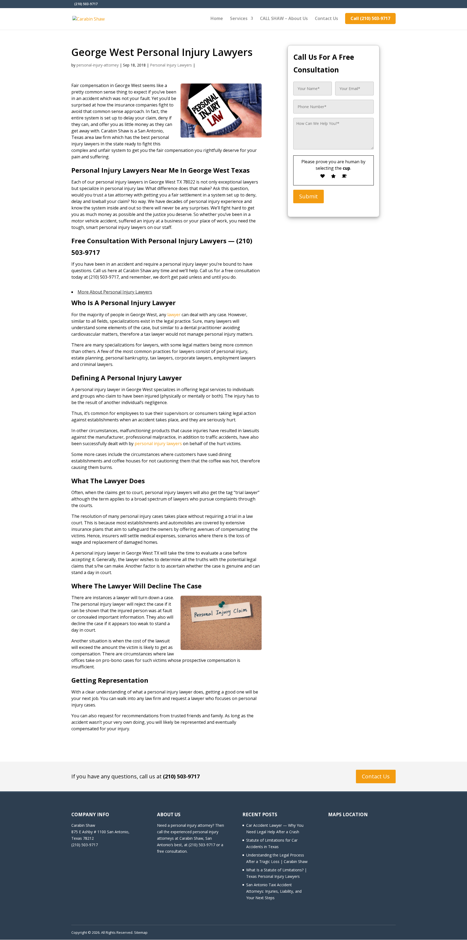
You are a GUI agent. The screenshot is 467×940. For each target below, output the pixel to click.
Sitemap (141, 932)
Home (217, 18)
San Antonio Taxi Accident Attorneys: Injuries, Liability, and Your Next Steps (274, 891)
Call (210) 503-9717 (370, 18)
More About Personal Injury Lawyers (115, 292)
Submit (308, 196)
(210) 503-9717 (181, 776)
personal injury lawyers (158, 443)
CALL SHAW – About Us (284, 18)
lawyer (174, 315)
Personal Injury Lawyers (171, 65)
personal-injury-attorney (97, 65)
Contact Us (326, 18)
